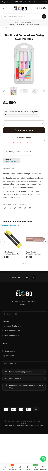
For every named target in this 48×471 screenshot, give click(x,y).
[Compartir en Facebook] (5, 208)
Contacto (6, 321)
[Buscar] (44, 16)
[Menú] (3, 8)
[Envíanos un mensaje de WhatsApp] (43, 459)
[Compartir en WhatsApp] (15, 208)
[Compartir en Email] (19, 208)
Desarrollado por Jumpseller (34, 425)
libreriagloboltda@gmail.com (20, 372)
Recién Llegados (8, 351)
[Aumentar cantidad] (43, 123)
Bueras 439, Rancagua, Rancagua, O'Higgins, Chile (26, 386)
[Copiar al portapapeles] (29, 208)
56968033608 (15, 379)
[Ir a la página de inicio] (20, 8)
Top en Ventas (8, 356)
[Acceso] (37, 8)
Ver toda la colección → (10, 225)
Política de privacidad (10, 335)
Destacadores (26, 22)
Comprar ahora (24, 138)
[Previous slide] (5, 91)
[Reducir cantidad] (5, 123)
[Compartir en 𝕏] (10, 208)
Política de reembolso (11, 331)
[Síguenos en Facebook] (33, 277)
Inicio (17, 22)
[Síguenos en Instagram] (27, 277)
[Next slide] (43, 91)
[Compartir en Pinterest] (24, 208)
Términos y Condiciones (11, 326)
